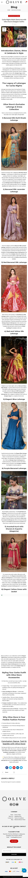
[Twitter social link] (10, 767)
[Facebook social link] (6, 767)
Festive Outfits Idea (16, 10)
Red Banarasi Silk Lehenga (15, 262)
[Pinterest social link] (14, 767)
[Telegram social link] (21, 767)
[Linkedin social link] (17, 767)
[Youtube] (17, 804)
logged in (9, 781)
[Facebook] (11, 804)
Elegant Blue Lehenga (15, 399)
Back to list (14, 772)
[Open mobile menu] (1, 2)
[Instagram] (14, 804)
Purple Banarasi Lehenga (15, 468)
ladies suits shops (6, 582)
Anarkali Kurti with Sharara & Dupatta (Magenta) (14, 529)
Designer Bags (5, 685)
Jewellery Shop (6, 697)
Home (8, 10)
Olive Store (9, 61)
